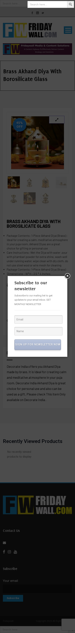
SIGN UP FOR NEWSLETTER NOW (37, 344)
